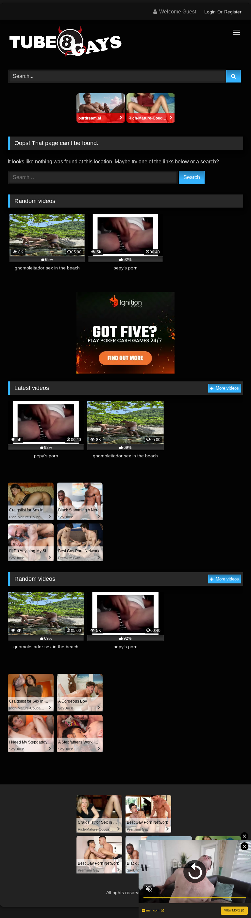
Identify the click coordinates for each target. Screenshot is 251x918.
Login (210, 11)
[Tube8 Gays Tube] (125, 42)
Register (233, 11)
